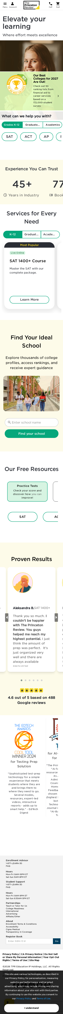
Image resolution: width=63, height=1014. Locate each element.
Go (56, 941)
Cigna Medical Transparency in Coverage (19, 930)
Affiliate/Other (13, 916)
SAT (9, 137)
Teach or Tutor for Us (16, 906)
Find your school (31, 433)
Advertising (11, 914)
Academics (51, 234)
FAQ (8, 866)
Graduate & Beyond (32, 234)
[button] (21, 680)
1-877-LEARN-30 (14, 863)
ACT (28, 137)
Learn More (29, 299)
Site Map (34, 960)
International (12, 911)
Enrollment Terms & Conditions (21, 924)
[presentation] (6, 617)
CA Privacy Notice (31, 954)
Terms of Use (43, 998)
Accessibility (12, 926)
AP (46, 137)
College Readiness (15, 908)
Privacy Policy (23, 998)
